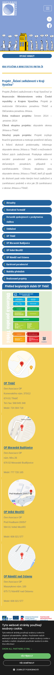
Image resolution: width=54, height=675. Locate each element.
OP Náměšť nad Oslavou (17, 257)
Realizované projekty (16, 278)
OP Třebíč (10, 236)
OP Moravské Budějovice (18, 243)
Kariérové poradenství (17, 264)
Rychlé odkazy (27, 56)
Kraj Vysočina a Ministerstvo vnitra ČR (22, 66)
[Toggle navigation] (48, 8)
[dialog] (27, 648)
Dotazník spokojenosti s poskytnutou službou (24, 219)
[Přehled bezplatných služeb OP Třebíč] (27, 318)
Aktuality (10, 202)
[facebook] (49, 25)
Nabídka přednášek (15, 271)
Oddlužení (11, 228)
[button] (27, 649)
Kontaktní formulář (15, 209)
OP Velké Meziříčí (14, 250)
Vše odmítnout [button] (27, 663)
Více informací (8, 644)
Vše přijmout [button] (27, 656)
